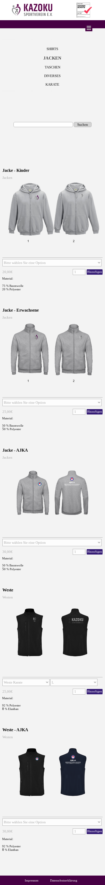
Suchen (82, 125)
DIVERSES (52, 76)
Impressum (31, 880)
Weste (7, 590)
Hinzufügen (94, 271)
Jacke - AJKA (15, 450)
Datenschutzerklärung (63, 880)
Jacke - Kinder (15, 170)
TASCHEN (52, 67)
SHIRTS (52, 49)
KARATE (52, 84)
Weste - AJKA (15, 729)
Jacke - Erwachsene (20, 310)
